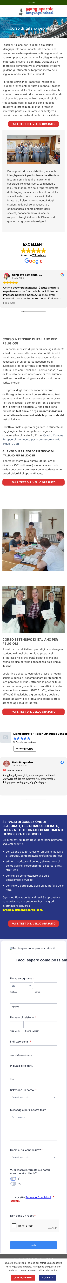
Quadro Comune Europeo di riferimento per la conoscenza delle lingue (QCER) (32, 439)
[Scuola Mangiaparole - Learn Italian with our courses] (35, 11)
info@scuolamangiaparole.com (22, 909)
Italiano (31, 2)
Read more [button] (9, 303)
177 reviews (39, 255)
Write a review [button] (24, 748)
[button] (4, 11)
